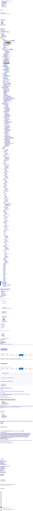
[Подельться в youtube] (1, 507)
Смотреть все (2, 407)
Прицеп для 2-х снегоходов (8, 435)
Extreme (5, 394)
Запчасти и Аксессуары (3, 461)
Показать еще (2, 438)
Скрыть (6, 438)
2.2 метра (9, 433)
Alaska (3, 394)
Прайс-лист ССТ (0, 283)
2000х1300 (16, 433)
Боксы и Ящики (2, 463)
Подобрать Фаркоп (3, 468)
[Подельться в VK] (0, 507)
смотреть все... (7, 110)
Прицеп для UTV (14, 435)
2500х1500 (25, 433)
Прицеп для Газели (19, 435)
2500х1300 (22, 433)
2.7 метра (14, 433)
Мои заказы (2, 474)
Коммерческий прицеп (16, 434)
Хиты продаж (4, 415)
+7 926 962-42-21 (2, 13)
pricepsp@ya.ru (3, 385)
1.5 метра (1, 433)
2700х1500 (28, 433)
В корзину (2, 423)
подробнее (2, 432)
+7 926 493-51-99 (2, 19)
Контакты (1, 469)
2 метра (7, 433)
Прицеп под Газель (9, 397)
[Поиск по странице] (8, 32)
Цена (2, 414)
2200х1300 (19, 433)
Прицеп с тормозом (24, 435)
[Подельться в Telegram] (2, 22)
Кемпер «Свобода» (8, 394)
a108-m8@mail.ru (3, 384)
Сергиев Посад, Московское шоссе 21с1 (3, 11)
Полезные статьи (2, 466)
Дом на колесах (4, 434)
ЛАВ (19, 434)
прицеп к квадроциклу (6, 437)
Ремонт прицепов (2, 467)
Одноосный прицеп (23, 434)
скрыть (5, 432)
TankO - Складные (2, 392)
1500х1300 (4, 433)
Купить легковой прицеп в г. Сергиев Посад (6, 388)
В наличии (3, 417)
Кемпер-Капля (11, 434)
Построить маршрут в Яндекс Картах (7, 381)
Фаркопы (1, 462)
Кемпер (8, 434)
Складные (1, 397)
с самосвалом (11, 437)
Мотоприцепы (5, 397)
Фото (1, 471)
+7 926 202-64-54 (2, 28)
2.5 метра (11, 433)
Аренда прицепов (2, 470)
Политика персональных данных (4, 442)
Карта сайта (11, 442)
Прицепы (1, 389)
